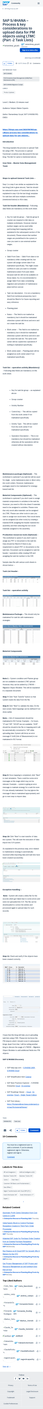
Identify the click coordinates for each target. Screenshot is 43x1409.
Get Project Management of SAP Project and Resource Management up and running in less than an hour (20, 1267)
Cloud (17, 1086)
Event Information (9, 1195)
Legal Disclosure (32, 1391)
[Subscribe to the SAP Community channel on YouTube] (23, 1378)
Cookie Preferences (11, 1404)
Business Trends (9, 1176)
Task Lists (17, 1121)
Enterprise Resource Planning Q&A (18, 1218)
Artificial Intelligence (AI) (26, 1172)
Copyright (10, 1391)
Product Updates (9, 92)
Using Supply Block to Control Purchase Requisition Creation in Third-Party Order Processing (18, 1226)
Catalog (28, 1077)
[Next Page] (23, 1202)
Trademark (11, 1397)
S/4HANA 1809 (29, 1068)
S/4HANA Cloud (13, 1071)
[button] (4, 63)
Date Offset (7, 1187)
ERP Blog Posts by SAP (11, 9)
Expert (5, 1198)
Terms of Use (32, 1385)
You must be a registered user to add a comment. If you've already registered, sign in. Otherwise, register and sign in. (20, 1149)
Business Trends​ (25, 1176)
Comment (11, 1157)
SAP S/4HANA (8, 73)
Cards (5, 1180)
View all (6, 1367)
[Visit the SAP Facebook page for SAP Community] (15, 1378)
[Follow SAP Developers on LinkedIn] (27, 1378)
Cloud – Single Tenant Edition (25, 1095)
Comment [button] (34, 1130)
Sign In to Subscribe (30, 50)
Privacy (10, 1385)
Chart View (14, 1180)
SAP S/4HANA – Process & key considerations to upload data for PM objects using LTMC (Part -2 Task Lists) (19, 30)
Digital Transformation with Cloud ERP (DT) (17, 1191)
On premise (25, 1086)
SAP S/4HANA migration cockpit (13, 84)
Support (32, 1397)
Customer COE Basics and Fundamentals (16, 1183)
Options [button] (21, 54)
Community (15, 3)
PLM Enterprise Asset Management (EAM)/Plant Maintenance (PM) (18, 79)
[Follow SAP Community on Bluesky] (19, 1378)
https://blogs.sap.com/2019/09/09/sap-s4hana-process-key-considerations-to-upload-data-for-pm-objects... (20, 133)
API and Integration (9, 1172)
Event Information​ (25, 1195)
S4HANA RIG (7, 1121)
